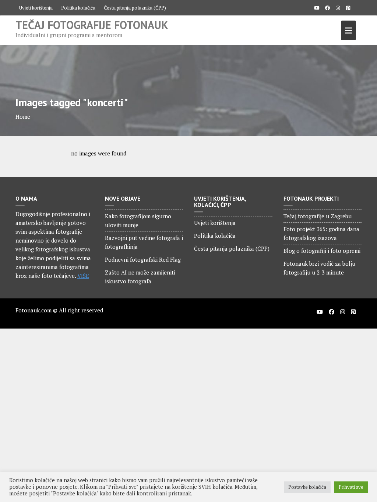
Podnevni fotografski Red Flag (143, 259)
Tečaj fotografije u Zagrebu (317, 216)
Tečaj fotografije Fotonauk (91, 25)
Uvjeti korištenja (36, 7)
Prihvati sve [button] (351, 487)
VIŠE (83, 275)
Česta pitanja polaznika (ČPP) (135, 7)
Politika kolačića (78, 7)
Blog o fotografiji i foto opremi (321, 250)
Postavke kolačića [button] (307, 487)
